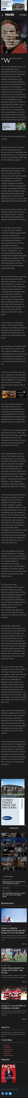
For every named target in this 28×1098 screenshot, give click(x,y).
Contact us (7, 1047)
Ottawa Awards (8, 1055)
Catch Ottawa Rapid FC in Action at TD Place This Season (12, 970)
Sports (8, 24)
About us (6, 1045)
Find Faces (7, 1053)
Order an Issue (8, 1049)
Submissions (8, 1051)
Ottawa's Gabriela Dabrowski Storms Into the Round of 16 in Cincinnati (13, 930)
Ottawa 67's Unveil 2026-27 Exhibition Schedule (13, 1006)
